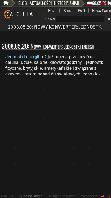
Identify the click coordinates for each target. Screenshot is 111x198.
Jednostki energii (22, 56)
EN (107, 3)
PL (94, 3)
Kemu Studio (32, 196)
